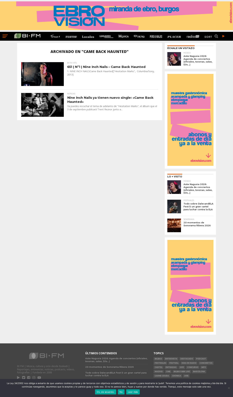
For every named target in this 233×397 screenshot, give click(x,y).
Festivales (160, 363)
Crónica (176, 376)
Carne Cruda (162, 376)
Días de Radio (189, 363)
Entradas (171, 367)
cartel (158, 367)
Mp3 (203, 367)
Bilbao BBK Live (182, 371)
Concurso (192, 367)
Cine (168, 371)
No (121, 392)
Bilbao (158, 359)
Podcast (201, 359)
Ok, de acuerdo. (105, 392)
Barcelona (199, 371)
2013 (182, 367)
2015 (186, 376)
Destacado (186, 359)
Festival (173, 363)
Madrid (159, 371)
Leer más (133, 392)
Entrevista (171, 359)
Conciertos (206, 363)
